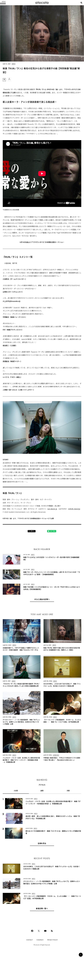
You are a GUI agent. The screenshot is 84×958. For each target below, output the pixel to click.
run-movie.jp (52, 509)
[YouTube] (45, 931)
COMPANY (40, 940)
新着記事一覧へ (42, 909)
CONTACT (29, 940)
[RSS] (52, 931)
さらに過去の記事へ (42, 599)
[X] (39, 931)
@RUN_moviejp (74, 509)
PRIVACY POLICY (52, 940)
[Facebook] (32, 931)
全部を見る (42, 843)
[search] (81, 3)
